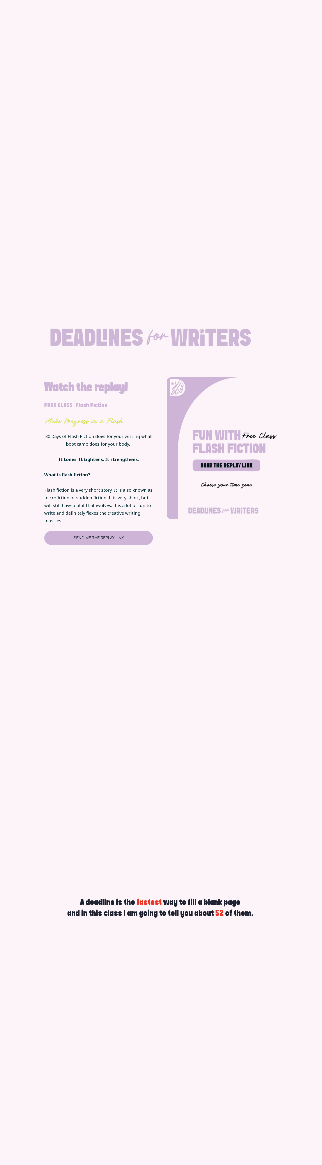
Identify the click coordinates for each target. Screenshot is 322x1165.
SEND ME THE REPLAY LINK (98, 538)
